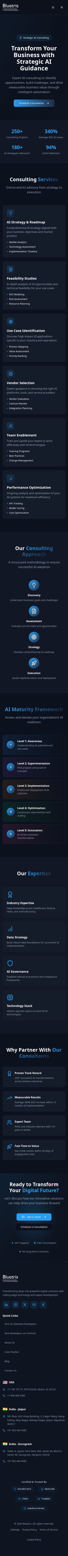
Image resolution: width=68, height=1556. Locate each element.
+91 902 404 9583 (16, 1430)
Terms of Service (48, 1529)
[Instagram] (15, 1304)
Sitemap (14, 1529)
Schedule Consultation (31, 103)
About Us (10, 1342)
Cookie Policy (34, 1539)
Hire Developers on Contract (20, 1333)
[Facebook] (43, 1304)
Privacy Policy (29, 1529)
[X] (24, 1304)
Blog (7, 1361)
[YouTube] (34, 1304)
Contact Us (11, 1370)
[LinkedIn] (6, 1304)
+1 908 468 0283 (16, 1395)
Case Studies (12, 1351)
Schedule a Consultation (34, 1226)
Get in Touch (34, 1216)
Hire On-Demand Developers (20, 1323)
